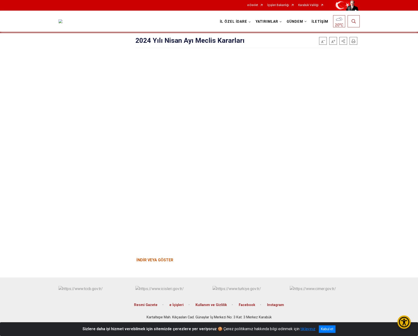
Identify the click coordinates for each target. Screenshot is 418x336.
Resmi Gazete (145, 305)
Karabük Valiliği (308, 5)
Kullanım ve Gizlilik (211, 305)
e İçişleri (176, 305)
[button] (343, 41)
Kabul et (327, 329)
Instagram (275, 305)
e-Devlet (252, 5)
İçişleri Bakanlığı (278, 5)
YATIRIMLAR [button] (267, 22)
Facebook (247, 305)
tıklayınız (307, 329)
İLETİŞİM (320, 22)
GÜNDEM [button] (295, 22)
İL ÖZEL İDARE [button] (233, 22)
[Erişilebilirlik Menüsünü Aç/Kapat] (404, 322)
